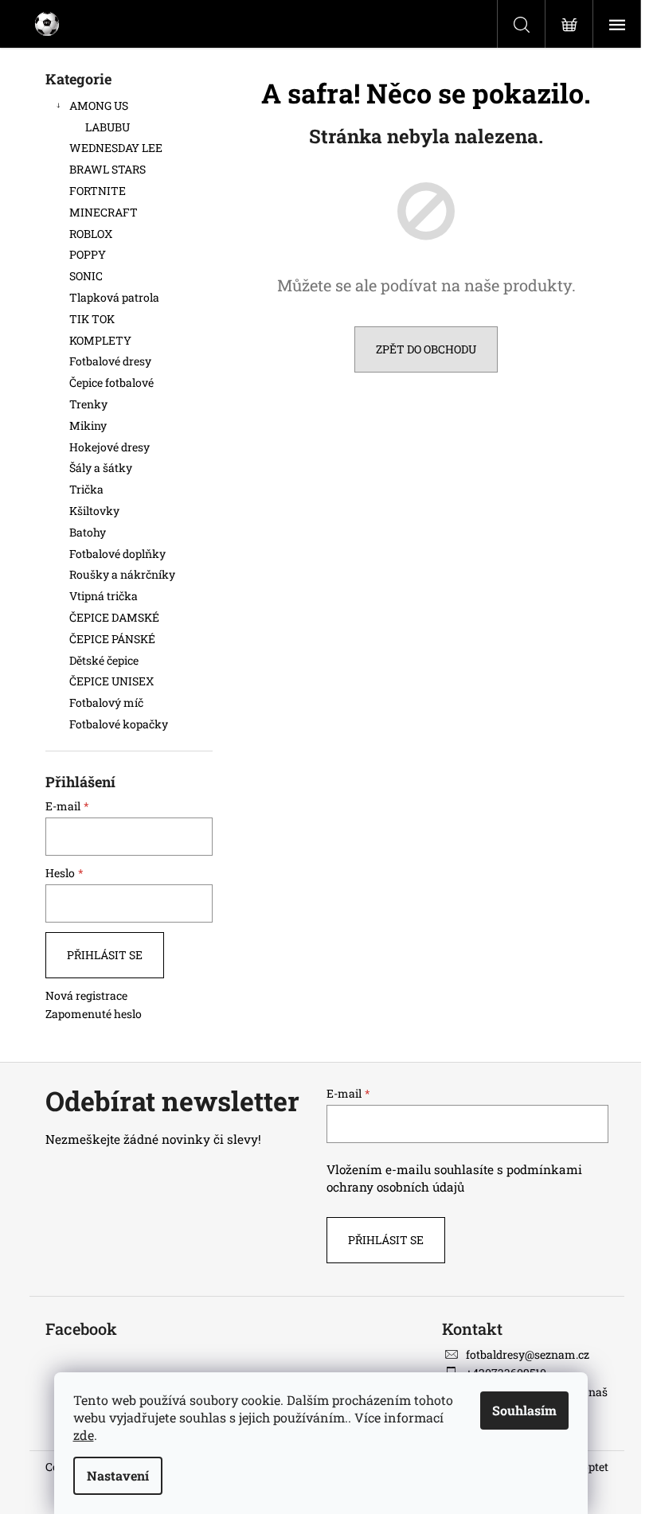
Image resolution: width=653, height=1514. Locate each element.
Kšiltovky (94, 510)
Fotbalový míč (106, 702)
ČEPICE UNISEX (111, 681)
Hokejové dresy (109, 447)
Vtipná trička (103, 595)
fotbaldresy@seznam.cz (527, 1354)
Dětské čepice (104, 660)
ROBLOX (90, 233)
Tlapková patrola (114, 297)
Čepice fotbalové (111, 382)
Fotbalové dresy (111, 361)
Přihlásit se (105, 954)
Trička (86, 489)
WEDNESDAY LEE (115, 147)
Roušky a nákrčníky (122, 574)
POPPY (87, 254)
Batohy (87, 532)
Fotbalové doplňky (117, 553)
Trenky (88, 404)
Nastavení (118, 1475)
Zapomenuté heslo (93, 1013)
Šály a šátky (100, 467)
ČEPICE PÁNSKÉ (112, 638)
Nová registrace (86, 995)
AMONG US (98, 105)
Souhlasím (524, 1410)
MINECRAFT (103, 212)
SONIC (86, 275)
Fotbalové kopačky (118, 724)
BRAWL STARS (107, 169)
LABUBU (107, 127)
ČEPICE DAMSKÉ (114, 617)
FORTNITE (97, 190)
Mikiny (88, 425)
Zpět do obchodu (426, 349)
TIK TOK (92, 318)
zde (83, 1434)
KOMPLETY (100, 340)
